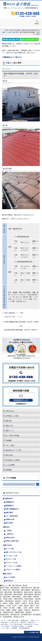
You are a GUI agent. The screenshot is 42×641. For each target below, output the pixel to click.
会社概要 (8, 440)
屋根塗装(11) (10, 505)
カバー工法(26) (10, 577)
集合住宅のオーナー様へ (13, 450)
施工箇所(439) (7, 498)
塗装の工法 (9, 426)
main (21, 326)
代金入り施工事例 (13, 32)
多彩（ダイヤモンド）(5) (13, 552)
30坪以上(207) (10, 537)
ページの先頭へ (32, 632)
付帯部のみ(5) (10, 519)
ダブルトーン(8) (11, 559)
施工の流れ (9, 455)
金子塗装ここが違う (12, 416)
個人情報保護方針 (24, 628)
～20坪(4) (9, 530)
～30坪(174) (9, 534)
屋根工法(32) (7, 573)
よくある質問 (10, 465)
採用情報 (8, 470)
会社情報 (29, 626)
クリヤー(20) (10, 549)
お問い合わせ (10, 411)
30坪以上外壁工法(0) (12, 541)
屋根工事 (8, 421)
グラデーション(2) (11, 562)
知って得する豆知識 (12, 435)
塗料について (10, 430)
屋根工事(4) (9, 512)
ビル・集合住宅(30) (12, 516)
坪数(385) (6, 527)
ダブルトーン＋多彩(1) (13, 569)
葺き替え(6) (9, 581)
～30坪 (21, 313)
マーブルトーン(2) (11, 555)
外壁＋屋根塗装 (9, 313)
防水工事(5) (9, 523)
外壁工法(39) (7, 545)
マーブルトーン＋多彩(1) (13, 566)
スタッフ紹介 (10, 445)
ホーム (3, 620)
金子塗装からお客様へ (13, 460)
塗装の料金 (4, 622)
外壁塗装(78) (10, 502)
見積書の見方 (24, 620)
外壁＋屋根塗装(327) (12, 509)
